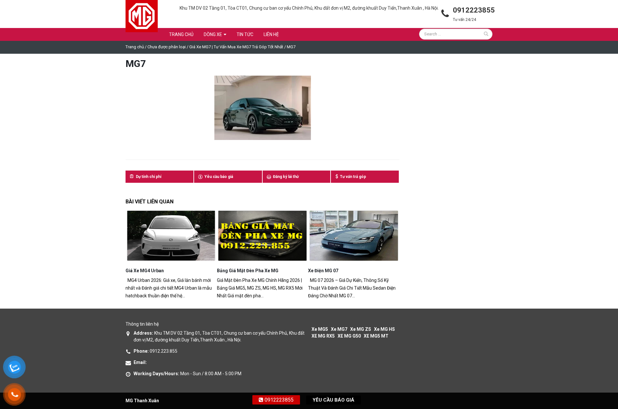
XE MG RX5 (323, 336)
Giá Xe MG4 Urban (145, 270)
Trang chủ (181, 34)
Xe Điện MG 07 (323, 270)
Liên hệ (271, 34)
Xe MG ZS (360, 329)
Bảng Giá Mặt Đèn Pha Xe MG (247, 270)
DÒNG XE (213, 34)
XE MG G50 (349, 336)
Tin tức (245, 34)
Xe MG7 (339, 329)
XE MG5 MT (376, 336)
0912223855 (278, 400)
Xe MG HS (384, 329)
